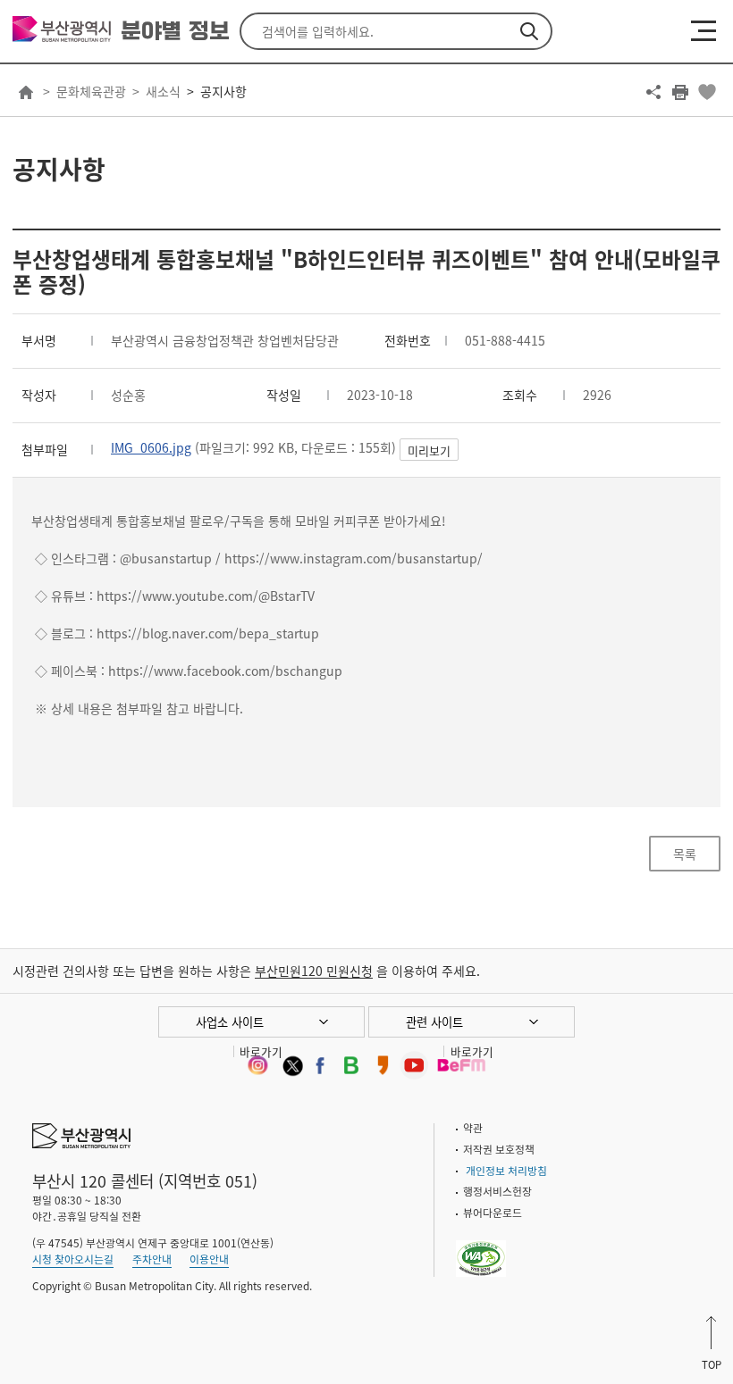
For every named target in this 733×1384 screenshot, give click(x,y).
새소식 (163, 91)
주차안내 (152, 1259)
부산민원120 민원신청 (314, 971)
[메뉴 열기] (703, 30)
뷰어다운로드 (492, 1213)
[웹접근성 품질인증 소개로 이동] (481, 1247)
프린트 (680, 92)
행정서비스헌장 (497, 1191)
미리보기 (429, 450)
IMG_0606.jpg (151, 447)
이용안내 (209, 1259)
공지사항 (223, 91)
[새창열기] (257, 1065)
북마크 (707, 92)
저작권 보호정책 (499, 1149)
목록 (684, 854)
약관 (473, 1128)
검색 (529, 31)
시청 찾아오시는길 (73, 1259)
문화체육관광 (91, 91)
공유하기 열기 (653, 92)
